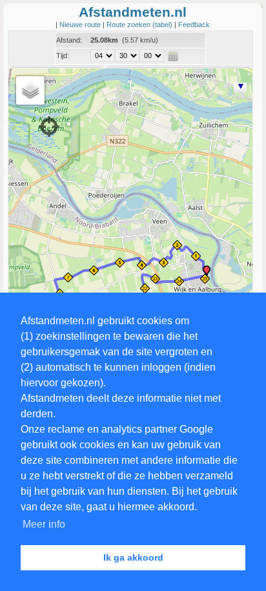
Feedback (194, 24)
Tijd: (62, 55)
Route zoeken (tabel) (140, 24)
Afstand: (69, 40)
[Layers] (30, 90)
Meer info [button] (44, 524)
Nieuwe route (81, 24)
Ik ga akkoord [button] (133, 557)
